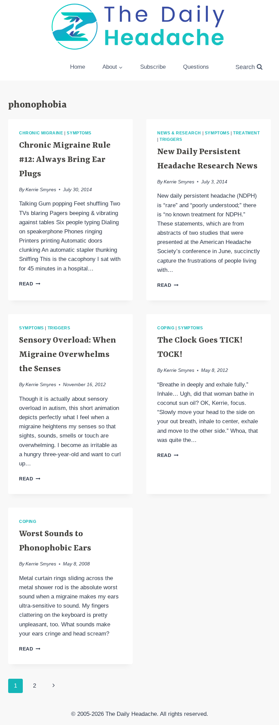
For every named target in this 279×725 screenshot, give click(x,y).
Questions (196, 67)
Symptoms (79, 133)
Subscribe (153, 67)
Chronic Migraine (41, 133)
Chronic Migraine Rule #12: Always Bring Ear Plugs (65, 160)
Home (77, 67)
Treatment (246, 133)
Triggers (171, 139)
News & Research (179, 133)
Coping (166, 328)
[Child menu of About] (113, 67)
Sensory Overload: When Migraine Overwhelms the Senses (67, 355)
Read (29, 283)
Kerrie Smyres (41, 189)
